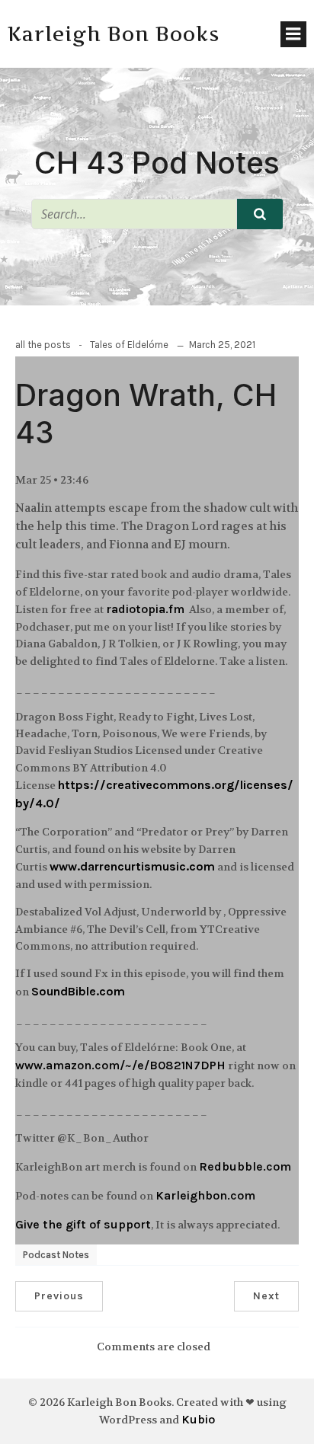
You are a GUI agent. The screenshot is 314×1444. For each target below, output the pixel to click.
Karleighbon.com (205, 1195)
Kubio (198, 1419)
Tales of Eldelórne (129, 344)
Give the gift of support (83, 1224)
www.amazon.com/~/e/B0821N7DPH (120, 1065)
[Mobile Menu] (293, 34)
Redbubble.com (245, 1166)
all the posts (43, 344)
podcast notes (56, 1254)
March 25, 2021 (222, 344)
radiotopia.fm (145, 609)
